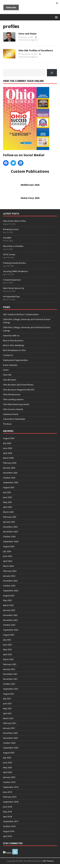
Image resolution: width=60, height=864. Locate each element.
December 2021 (10, 674)
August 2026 (8, 438)
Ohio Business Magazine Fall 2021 (19, 389)
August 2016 (8, 831)
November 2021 (10, 679)
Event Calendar (10, 365)
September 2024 (10, 541)
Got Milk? (7, 237)
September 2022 (10, 629)
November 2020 (10, 738)
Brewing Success (11, 229)
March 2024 (8, 566)
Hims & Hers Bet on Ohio (14, 221)
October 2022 (9, 624)
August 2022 (8, 634)
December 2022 (10, 615)
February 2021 (9, 723)
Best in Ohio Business (13, 340)
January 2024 (9, 576)
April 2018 (7, 816)
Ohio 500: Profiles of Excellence (35, 50)
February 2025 (9, 516)
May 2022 (7, 649)
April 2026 (7, 453)
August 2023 (8, 595)
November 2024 (10, 531)
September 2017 (10, 821)
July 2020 (7, 757)
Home (6, 369)
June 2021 (7, 703)
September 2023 (10, 590)
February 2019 (9, 796)
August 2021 (8, 693)
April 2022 (7, 654)
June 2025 (7, 497)
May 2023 (7, 600)
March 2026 (8, 457)
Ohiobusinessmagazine (28, 40)
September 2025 (10, 482)
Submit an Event (10, 414)
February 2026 (9, 462)
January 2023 (9, 610)
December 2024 (10, 526)
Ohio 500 (7, 374)
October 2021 (9, 683)
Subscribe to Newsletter (14, 419)
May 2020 (7, 767)
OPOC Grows (9, 254)
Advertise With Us (11, 335)
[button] (55, 17)
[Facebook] (6, 163)
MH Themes (48, 861)
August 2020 (8, 752)
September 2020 (10, 747)
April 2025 (7, 507)
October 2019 (9, 782)
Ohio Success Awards (13, 409)
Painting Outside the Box (14, 263)
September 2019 (10, 787)
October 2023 (9, 585)
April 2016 (7, 836)
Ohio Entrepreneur (12, 394)
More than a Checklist (13, 246)
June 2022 (7, 644)
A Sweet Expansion (12, 279)
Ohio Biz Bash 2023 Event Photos (18, 384)
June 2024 (7, 556)
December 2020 (10, 733)
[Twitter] (13, 163)
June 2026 (7, 448)
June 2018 (7, 806)
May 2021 (7, 708)
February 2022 (9, 664)
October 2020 (9, 742)
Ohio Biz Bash (9, 379)
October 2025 (9, 477)
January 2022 (9, 669)
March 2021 (8, 718)
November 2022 (10, 620)
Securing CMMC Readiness (15, 271)
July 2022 (7, 639)
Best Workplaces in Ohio (14, 350)
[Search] (52, 72)
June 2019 (7, 792)
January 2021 (9, 728)
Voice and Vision (27, 33)
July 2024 (7, 551)
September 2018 (10, 801)
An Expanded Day (11, 296)
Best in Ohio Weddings (13, 345)
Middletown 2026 (30, 184)
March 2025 (8, 512)
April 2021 (7, 713)
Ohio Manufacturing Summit (16, 404)
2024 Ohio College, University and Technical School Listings (26, 321)
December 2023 (10, 580)
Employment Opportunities (15, 360)
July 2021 (7, 698)
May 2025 (7, 502)
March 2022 (8, 659)
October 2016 (9, 826)
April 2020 (7, 772)
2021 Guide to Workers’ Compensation (21, 314)
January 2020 (9, 777)
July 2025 (7, 492)
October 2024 (9, 536)
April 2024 (7, 561)
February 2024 (9, 571)
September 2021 (10, 688)
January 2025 (9, 521)
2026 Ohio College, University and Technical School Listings (26, 329)
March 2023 (8, 605)
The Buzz (7, 423)
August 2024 (8, 546)
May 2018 (7, 811)
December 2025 (10, 472)
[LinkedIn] (20, 163)
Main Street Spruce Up (13, 288)
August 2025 (8, 487)
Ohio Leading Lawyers (13, 399)
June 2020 (7, 762)
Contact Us (8, 355)
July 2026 (7, 443)
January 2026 (9, 467)
